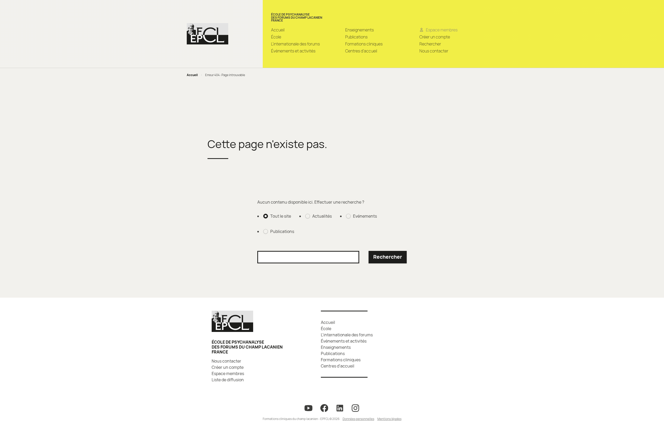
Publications (356, 37)
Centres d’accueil (361, 51)
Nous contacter (433, 51)
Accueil (278, 30)
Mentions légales (389, 419)
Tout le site (280, 216)
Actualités (322, 216)
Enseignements (359, 30)
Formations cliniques (364, 44)
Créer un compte (434, 37)
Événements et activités (293, 51)
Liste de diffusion (228, 380)
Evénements (365, 216)
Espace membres (228, 373)
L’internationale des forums (295, 44)
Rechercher (430, 44)
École (276, 37)
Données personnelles (358, 419)
